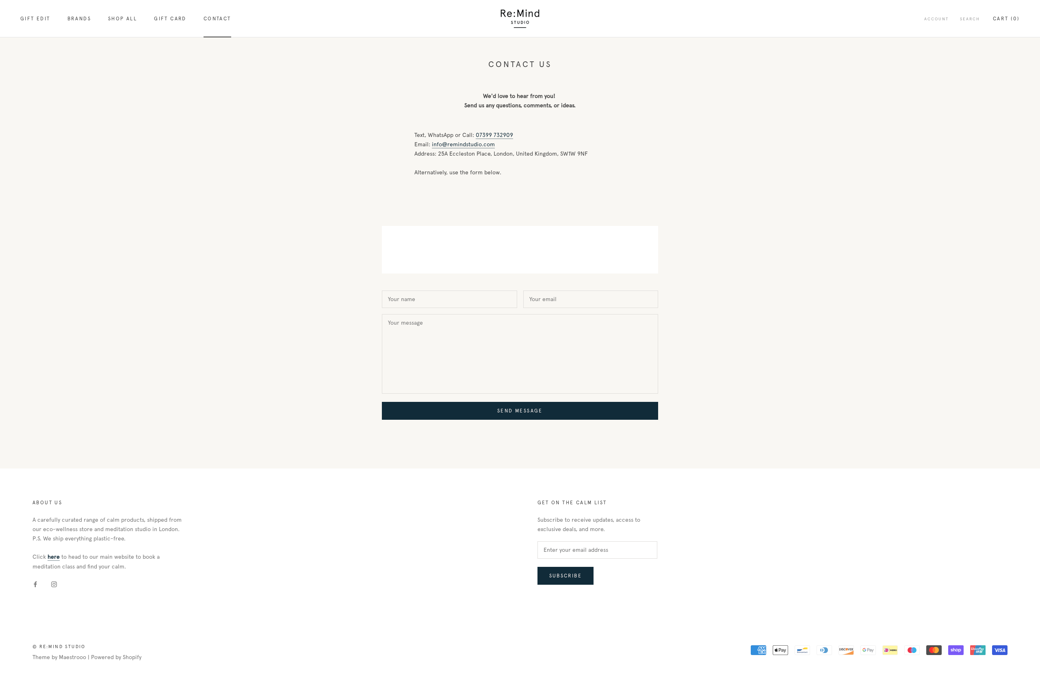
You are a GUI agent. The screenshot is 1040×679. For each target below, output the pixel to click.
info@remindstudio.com (463, 144)
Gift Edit (35, 19)
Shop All (122, 19)
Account (936, 19)
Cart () (1006, 19)
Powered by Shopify (116, 657)
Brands (79, 19)
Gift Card (170, 19)
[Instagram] (54, 584)
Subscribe (565, 576)
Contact (217, 19)
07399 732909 (494, 135)
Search (970, 19)
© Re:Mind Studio (58, 646)
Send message (520, 411)
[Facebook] (35, 584)
